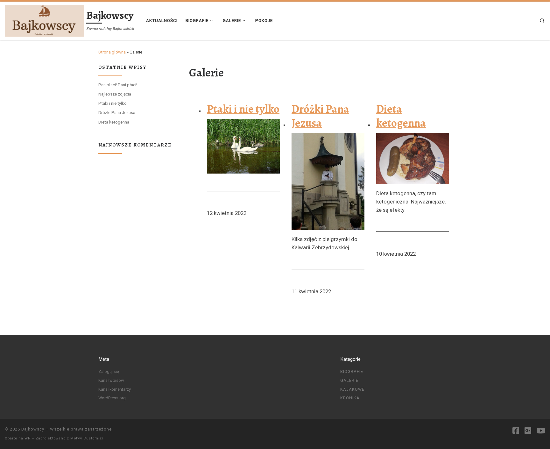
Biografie (351, 371)
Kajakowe (352, 389)
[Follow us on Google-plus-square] (528, 431)
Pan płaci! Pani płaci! (117, 84)
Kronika (350, 398)
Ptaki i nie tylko (243, 109)
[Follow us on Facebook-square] (515, 431)
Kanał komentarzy (114, 389)
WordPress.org (112, 398)
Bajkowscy (32, 429)
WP (28, 438)
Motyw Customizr (86, 438)
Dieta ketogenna (401, 116)
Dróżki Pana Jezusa (320, 116)
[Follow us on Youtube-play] (541, 431)
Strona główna (112, 52)
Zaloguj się (108, 371)
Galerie (349, 380)
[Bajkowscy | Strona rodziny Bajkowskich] (44, 19)
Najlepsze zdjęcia (114, 94)
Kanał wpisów (111, 380)
